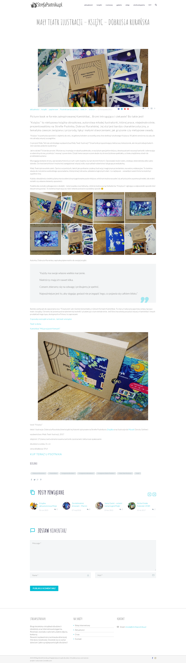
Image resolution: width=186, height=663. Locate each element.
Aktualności (80, 630)
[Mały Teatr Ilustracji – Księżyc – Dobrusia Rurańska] (45, 207)
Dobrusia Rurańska (39, 473)
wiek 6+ (92, 109)
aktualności (88, 5)
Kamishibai (53, 473)
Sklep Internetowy (82, 625)
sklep (127, 5)
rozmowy (109, 5)
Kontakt (78, 639)
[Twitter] (122, 109)
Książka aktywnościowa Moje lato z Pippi (48, 506)
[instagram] (155, 658)
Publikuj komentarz (44, 588)
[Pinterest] (128, 109)
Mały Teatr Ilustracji (125, 473)
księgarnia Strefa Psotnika (106, 473)
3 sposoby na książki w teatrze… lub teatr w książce (51, 319)
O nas (77, 634)
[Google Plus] (125, 109)
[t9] (140, 207)
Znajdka (110, 429)
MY (150, 5)
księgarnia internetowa (86, 473)
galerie (119, 5)
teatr (137, 473)
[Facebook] (118, 109)
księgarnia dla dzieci (68, 473)
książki (99, 5)
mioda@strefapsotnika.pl (135, 627)
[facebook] (152, 658)
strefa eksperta (139, 5)
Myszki (131, 429)
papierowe (53, 109)
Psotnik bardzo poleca (69, 109)
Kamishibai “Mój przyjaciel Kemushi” (45, 328)
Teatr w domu (35, 324)
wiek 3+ (83, 109)
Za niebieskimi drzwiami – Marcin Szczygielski (79, 506)
